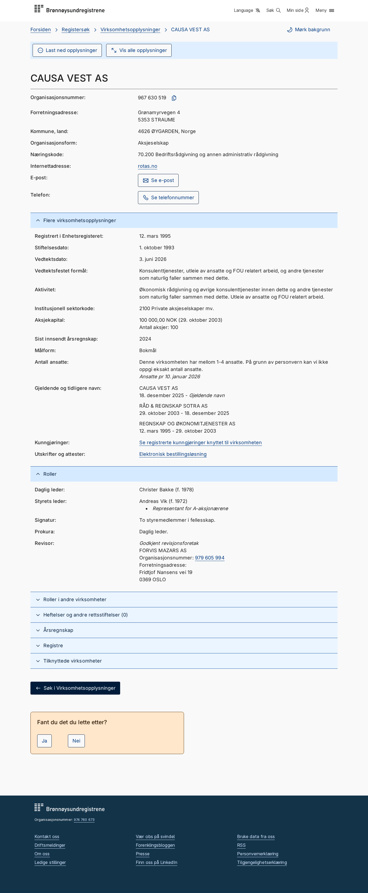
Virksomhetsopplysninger (130, 29)
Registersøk (76, 29)
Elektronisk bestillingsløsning (173, 454)
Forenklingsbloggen (155, 845)
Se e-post (162, 180)
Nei (76, 741)
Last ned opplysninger (71, 50)
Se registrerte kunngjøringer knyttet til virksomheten (200, 442)
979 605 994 (210, 558)
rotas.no (147, 166)
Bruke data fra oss (256, 836)
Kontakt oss (46, 836)
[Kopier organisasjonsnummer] (174, 98)
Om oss (42, 853)
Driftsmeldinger (49, 845)
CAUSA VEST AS (190, 29)
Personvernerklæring (257, 853)
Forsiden (40, 29)
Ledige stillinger (50, 862)
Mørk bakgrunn (312, 29)
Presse (143, 853)
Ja (44, 741)
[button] (247, 10)
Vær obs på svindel (155, 836)
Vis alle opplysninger (143, 50)
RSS (241, 845)
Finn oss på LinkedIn (156, 862)
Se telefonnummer (172, 197)
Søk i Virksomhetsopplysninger (80, 688)
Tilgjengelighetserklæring (262, 862)
